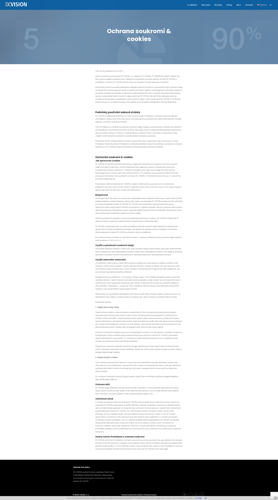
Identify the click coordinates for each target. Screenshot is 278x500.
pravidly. (198, 498)
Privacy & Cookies (150, 495)
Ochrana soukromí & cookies (132, 495)
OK (205, 498)
